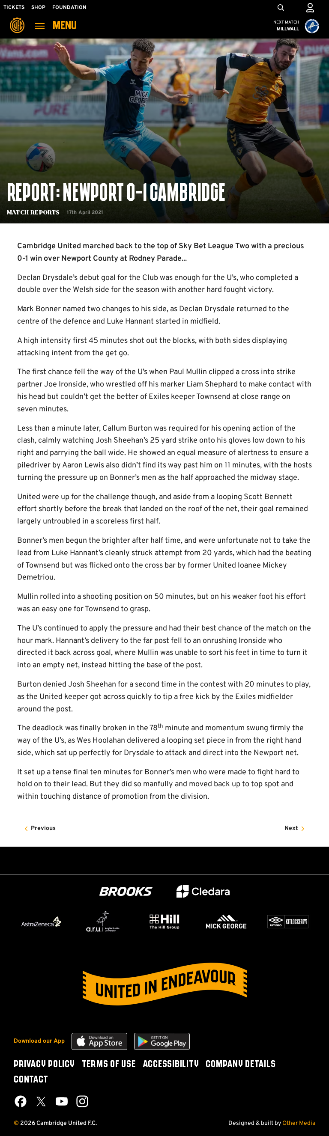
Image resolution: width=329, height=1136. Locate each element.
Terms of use (109, 1064)
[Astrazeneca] (41, 921)
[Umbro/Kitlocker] (287, 922)
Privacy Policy (44, 1064)
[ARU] (102, 922)
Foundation (69, 7)
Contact (31, 1080)
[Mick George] (226, 922)
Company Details (240, 1064)
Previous (43, 828)
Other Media (298, 1123)
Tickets (13, 7)
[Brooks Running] (126, 891)
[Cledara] (203, 891)
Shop (38, 7)
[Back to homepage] (17, 19)
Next (291, 828)
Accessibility (171, 1064)
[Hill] (164, 921)
